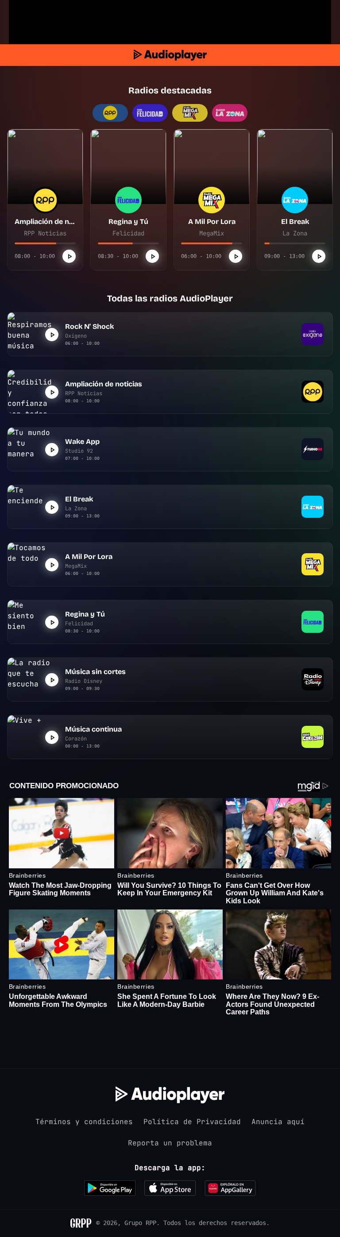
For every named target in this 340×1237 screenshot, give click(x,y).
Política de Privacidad (192, 1121)
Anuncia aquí (278, 1121)
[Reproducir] (69, 256)
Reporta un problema (170, 1143)
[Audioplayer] (170, 55)
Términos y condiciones (84, 1121)
